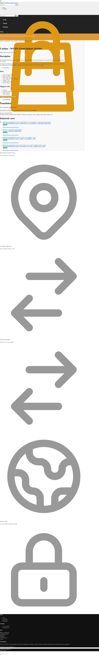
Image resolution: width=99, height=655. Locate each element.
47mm (44, 114)
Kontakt (5, 8)
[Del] (3, 653)
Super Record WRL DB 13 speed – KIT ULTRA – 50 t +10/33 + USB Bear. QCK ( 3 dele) (24, 146)
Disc (12, 40)
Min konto (5, 620)
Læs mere (5, 124)
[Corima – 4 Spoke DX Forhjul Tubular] (33, 129)
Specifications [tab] (6, 67)
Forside (1, 40)
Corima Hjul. (7, 40)
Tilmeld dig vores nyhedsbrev (7, 646)
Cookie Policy (6, 627)
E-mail (1, 639)
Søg (17, 4)
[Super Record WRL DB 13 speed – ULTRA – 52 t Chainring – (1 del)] (33, 137)
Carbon (48, 114)
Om (4, 7)
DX (51, 114)
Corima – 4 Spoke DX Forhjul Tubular (12, 131)
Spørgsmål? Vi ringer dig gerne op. (9, 96)
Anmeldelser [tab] (6, 99)
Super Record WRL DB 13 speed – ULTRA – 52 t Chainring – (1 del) (19, 138)
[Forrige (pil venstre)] (0, 654)
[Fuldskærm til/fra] (2, 653)
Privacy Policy (6, 626)
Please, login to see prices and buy (8, 52)
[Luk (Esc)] (5, 653)
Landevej (38, 114)
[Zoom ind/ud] (0, 653)
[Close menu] (0, 1)
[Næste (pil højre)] (2, 654)
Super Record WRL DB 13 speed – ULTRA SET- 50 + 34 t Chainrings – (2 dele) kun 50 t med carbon (27, 123)
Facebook (5, 621)
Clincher (24, 114)
